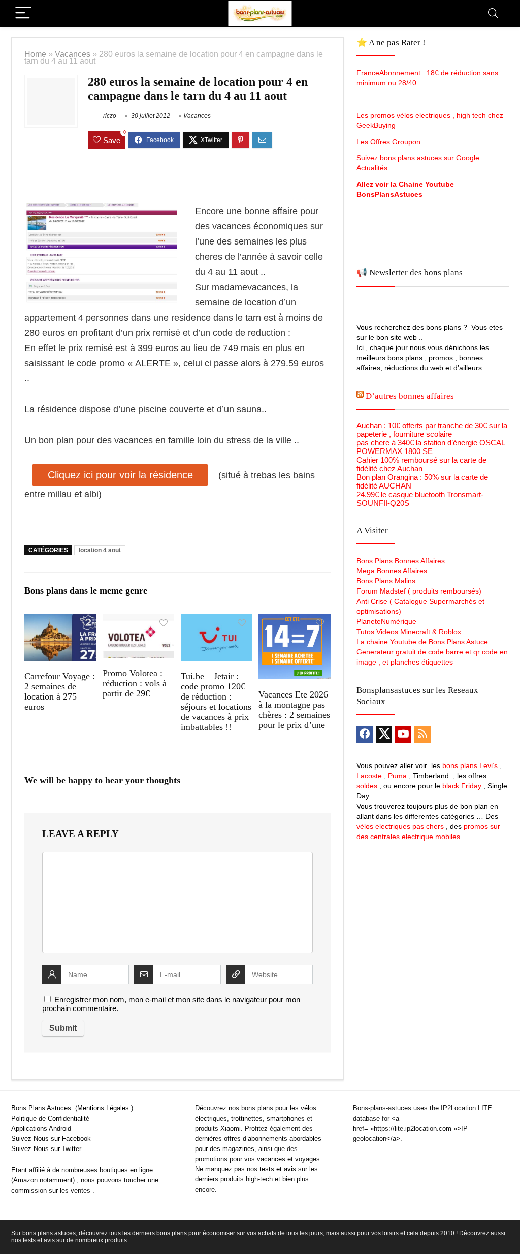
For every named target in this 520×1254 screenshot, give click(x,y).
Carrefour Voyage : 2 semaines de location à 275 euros (59, 691)
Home (35, 53)
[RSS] (422, 734)
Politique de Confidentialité (50, 1118)
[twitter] (384, 734)
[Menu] (23, 13)
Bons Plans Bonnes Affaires (400, 560)
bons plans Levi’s (470, 765)
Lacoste (369, 776)
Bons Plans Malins (385, 581)
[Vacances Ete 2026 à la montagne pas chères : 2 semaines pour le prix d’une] (294, 620)
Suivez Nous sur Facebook (51, 1138)
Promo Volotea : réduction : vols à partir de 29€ (135, 683)
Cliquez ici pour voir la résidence (120, 474)
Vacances (72, 53)
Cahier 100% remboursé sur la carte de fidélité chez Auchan (421, 464)
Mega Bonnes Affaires (391, 571)
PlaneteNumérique (386, 621)
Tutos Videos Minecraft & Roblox (408, 632)
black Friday (461, 786)
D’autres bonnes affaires (410, 396)
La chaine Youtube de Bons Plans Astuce (422, 642)
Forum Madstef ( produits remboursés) (418, 591)
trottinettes (247, 1118)
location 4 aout (100, 550)
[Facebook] (364, 734)
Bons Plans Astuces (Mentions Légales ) (72, 1108)
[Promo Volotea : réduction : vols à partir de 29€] (138, 620)
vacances (271, 1159)
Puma (397, 776)
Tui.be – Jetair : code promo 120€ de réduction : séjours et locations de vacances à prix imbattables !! (216, 701)
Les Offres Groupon (389, 141)
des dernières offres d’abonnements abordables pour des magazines (258, 1139)
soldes (366, 786)
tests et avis (277, 1169)
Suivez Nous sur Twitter (46, 1149)
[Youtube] (403, 734)
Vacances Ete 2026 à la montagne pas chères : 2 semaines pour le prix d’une (294, 709)
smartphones (286, 1118)
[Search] (493, 13)
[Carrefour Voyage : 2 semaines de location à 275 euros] (60, 620)
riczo (109, 115)
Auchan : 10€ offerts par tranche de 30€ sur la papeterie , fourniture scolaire (431, 429)
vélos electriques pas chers (400, 826)
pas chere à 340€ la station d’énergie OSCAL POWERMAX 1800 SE (430, 447)
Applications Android (41, 1128)
